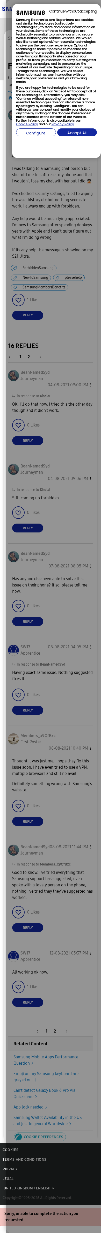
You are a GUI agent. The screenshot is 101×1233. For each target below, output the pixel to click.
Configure (36, 133)
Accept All (76, 133)
